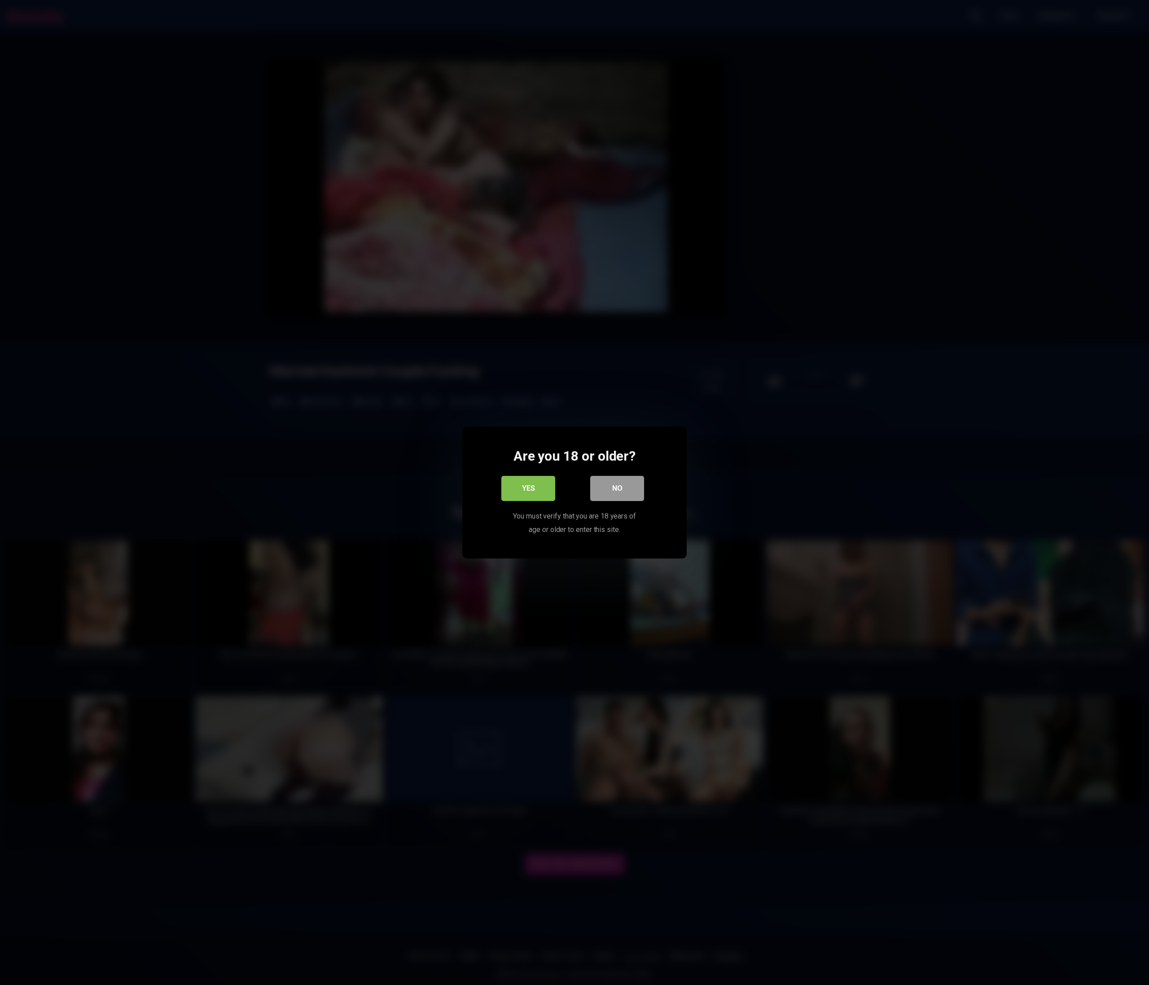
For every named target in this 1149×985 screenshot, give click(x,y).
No (617, 488)
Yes (528, 488)
